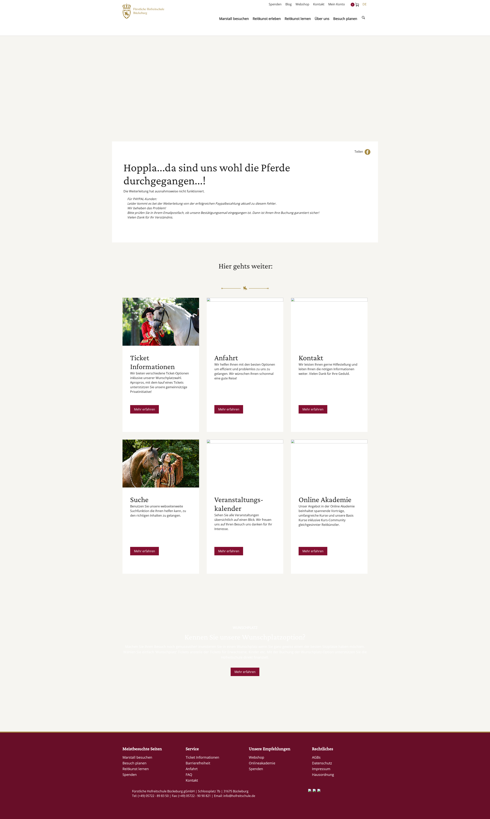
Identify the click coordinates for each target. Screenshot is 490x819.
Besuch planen (134, 763)
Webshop (302, 4)
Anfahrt (192, 768)
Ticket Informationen (202, 757)
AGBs (316, 757)
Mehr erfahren (144, 409)
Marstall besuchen (137, 757)
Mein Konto (336, 4)
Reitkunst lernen (135, 768)
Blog (288, 4)
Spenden (275, 4)
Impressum (321, 768)
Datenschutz (322, 763)
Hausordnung (323, 774)
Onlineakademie (262, 763)
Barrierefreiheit (198, 763)
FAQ (189, 774)
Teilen (359, 151)
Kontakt (318, 4)
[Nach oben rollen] (481, 810)
